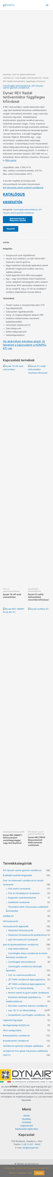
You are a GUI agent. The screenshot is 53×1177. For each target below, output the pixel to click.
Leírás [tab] (6, 242)
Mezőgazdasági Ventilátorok (16, 1025)
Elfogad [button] (39, 1173)
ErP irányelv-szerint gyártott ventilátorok (23, 87)
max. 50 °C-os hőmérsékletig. (22, 1010)
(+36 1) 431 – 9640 (31, 1144)
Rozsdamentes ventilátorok (16, 1041)
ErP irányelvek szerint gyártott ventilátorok (23, 187)
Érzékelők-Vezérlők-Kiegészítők (17, 875)
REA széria (11, 160)
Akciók (26, 1115)
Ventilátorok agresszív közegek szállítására (23, 1046)
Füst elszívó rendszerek (19, 888)
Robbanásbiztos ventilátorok (16, 1035)
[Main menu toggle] (47, 5)
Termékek (26, 1122)
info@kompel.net (30, 1148)
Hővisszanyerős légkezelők (15, 926)
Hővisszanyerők (10, 921)
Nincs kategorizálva (12, 1030)
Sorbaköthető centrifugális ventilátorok (26, 1015)
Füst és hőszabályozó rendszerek (24, 893)
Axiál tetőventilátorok (18, 949)
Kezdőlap (7, 74)
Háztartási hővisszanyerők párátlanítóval (27, 935)
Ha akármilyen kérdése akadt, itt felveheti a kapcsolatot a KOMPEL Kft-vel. (25, 345)
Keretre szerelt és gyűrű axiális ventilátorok (28, 992)
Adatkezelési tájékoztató (26, 1129)
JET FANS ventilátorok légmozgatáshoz (26, 979)
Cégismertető (26, 1125)
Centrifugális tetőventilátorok (28, 78)
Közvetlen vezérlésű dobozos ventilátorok (27, 1006)
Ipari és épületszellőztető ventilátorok (20, 944)
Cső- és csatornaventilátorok (22, 975)
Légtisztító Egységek (13, 1020)
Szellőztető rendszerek (19, 902)
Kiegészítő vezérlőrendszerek (22, 898)
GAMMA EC (8, 916)
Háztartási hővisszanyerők (20, 930)
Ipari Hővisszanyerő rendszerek (23, 939)
